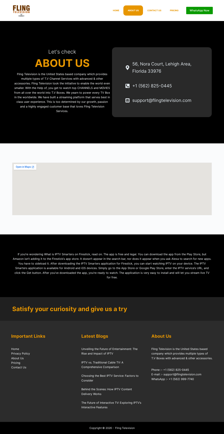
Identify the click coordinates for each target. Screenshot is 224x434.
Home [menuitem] (116, 10)
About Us (17, 358)
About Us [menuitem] (133, 10)
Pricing (15, 362)
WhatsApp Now (199, 10)
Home (15, 349)
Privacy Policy (20, 353)
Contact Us (18, 367)
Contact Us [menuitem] (154, 10)
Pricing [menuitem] (174, 10)
